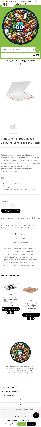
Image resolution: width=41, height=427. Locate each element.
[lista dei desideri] (8, 312)
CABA (16, 184)
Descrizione (20, 234)
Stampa (36, 218)
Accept (21, 424)
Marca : (6, 183)
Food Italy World (22, 409)
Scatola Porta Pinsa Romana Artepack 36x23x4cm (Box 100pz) (10, 300)
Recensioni (20, 238)
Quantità (4, 201)
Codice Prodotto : (7, 186)
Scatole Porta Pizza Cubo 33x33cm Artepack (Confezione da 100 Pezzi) (31, 306)
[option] (13, 127)
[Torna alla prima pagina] (20, 64)
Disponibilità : (8, 190)
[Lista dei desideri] (26, 4)
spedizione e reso (20, 243)
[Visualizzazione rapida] (12, 312)
